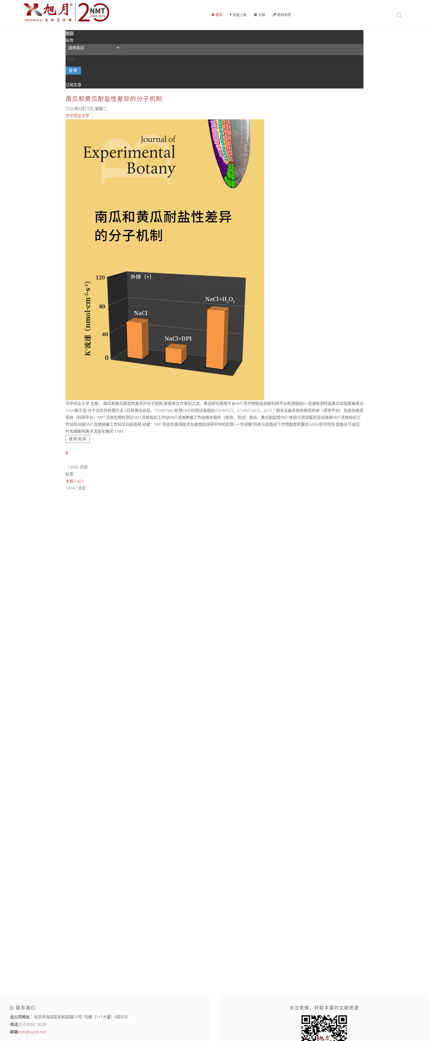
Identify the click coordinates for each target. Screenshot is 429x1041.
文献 (261, 15)
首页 (218, 15)
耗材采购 (283, 15)
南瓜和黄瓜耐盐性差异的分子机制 (114, 99)
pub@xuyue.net (32, 1032)
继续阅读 (78, 439)
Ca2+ (79, 481)
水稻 (69, 481)
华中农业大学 (77, 115)
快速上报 (239, 15)
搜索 (73, 71)
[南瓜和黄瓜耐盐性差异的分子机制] (165, 259)
